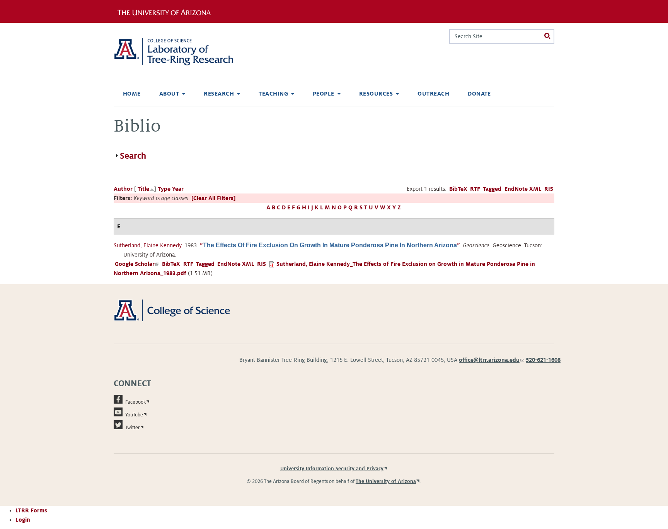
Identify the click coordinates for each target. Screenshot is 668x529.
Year (178, 189)
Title (143, 189)
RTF (475, 189)
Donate (479, 94)
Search (133, 156)
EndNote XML (523, 189)
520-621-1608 (543, 360)
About (169, 94)
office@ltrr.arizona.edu (491, 360)
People (323, 94)
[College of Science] (183, 310)
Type (164, 189)
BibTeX (458, 189)
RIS (548, 189)
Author (123, 189)
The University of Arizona (386, 481)
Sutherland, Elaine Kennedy (147, 245)
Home (132, 94)
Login (22, 520)
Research (219, 94)
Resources (376, 94)
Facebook (135, 402)
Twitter (132, 427)
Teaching (273, 94)
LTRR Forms (31, 510)
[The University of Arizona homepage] (167, 11)
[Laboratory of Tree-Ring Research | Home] (183, 51)
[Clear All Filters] (213, 198)
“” (330, 245)
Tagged (492, 189)
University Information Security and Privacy (331, 468)
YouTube (134, 415)
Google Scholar (137, 264)
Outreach (433, 94)
